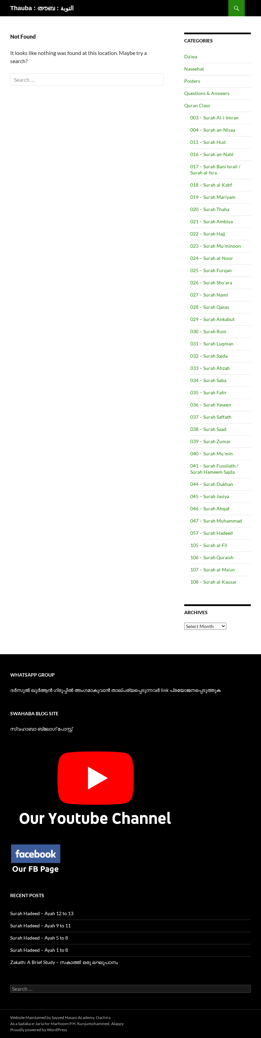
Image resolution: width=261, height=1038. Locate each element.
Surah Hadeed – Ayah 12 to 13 (41, 913)
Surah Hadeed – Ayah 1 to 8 (39, 950)
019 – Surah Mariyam (213, 197)
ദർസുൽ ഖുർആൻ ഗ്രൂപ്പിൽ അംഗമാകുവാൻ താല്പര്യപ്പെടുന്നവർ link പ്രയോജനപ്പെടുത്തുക (115, 690)
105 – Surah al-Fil (208, 545)
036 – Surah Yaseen (210, 405)
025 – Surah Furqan (211, 270)
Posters (192, 81)
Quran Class (197, 105)
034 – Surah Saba (208, 380)
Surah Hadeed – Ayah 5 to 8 (39, 938)
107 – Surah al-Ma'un (212, 569)
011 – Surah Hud (208, 142)
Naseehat (194, 69)
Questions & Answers (206, 93)
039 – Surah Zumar (210, 441)
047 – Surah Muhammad (216, 521)
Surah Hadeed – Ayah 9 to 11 (40, 925)
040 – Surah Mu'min (211, 453)
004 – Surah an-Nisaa (212, 130)
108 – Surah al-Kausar (213, 582)
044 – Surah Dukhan (211, 484)
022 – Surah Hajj (207, 234)
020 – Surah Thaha (209, 209)
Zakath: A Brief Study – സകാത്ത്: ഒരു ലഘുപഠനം (64, 962)
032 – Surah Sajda (209, 356)
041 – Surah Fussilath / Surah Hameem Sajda (214, 469)
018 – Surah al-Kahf (211, 185)
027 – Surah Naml (209, 295)
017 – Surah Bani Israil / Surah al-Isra (215, 169)
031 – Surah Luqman (211, 343)
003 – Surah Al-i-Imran (214, 117)
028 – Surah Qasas (209, 307)
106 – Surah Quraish (211, 557)
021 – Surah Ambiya (211, 221)
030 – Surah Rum (208, 331)
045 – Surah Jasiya (209, 496)
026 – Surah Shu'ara (211, 282)
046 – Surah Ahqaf (209, 508)
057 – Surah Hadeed (211, 533)
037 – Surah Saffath (210, 417)
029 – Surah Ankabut (212, 319)
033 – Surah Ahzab (210, 368)
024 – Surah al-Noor (211, 258)
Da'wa (190, 56)
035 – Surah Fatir (208, 392)
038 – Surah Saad (208, 429)
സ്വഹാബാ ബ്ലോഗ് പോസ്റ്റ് (41, 729)
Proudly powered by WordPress (38, 1029)
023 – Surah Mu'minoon (215, 246)
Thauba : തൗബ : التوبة (42, 8)
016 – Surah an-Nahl (211, 154)
